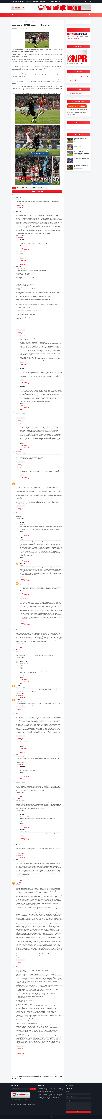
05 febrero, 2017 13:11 (20, 631)
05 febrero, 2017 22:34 (20, 756)
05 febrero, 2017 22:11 (20, 715)
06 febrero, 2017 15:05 (24, 831)
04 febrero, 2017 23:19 (20, 213)
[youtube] (75, 80)
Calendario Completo (73, 38)
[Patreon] (70, 76)
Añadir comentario (21, 1053)
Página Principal (15, 1)
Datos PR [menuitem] (37, 15)
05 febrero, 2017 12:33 (24, 524)
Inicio (13, 21)
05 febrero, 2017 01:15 (24, 335)
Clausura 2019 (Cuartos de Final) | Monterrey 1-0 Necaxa (81, 152)
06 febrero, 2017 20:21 (20, 846)
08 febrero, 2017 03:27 (20, 968)
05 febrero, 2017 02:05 (20, 453)
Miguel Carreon (24, 661)
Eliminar (23, 205)
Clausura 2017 (20, 187)
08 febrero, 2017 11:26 (24, 663)
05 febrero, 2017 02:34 (24, 467)
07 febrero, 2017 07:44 (20, 884)
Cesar (17, 483)
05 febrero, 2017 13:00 (24, 584)
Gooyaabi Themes (63, 1117)
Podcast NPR (43, 1)
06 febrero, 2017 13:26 (20, 782)
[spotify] (75, 76)
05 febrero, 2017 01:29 (24, 423)
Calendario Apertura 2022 (32, 1)
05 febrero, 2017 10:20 (20, 514)
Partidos (17, 21)
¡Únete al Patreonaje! (55, 1)
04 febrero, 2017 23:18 (20, 199)
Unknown (22, 563)
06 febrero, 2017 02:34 (24, 598)
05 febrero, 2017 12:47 (24, 539)
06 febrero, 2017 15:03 (24, 816)
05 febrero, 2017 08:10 (24, 388)
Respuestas (20, 207)
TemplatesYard (47, 1117)
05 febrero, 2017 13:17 (20, 651)
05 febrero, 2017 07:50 (24, 370)
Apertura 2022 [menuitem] (19, 15)
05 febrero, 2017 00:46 (20, 413)
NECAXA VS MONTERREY (31, 187)
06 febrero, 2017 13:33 (20, 800)
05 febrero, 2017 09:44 (20, 485)
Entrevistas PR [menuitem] (55, 15)
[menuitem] (12, 15)
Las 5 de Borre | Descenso (80, 145)
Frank (17, 412)
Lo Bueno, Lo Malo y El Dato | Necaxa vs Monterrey (81, 166)
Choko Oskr (19, 685)
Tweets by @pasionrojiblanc (74, 93)
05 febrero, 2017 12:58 (24, 565)
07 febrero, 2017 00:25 (20, 861)
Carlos (22, 537)
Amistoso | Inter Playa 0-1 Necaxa (80, 139)
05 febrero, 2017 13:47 (20, 687)
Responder (18, 205)
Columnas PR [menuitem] (46, 15)
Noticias (22, 1)
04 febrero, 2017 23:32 (24, 241)
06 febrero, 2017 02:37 (24, 741)
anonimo (18, 844)
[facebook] (85, 1)
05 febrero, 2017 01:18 (24, 253)
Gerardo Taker (16, 28)
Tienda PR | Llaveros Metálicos (81, 158)
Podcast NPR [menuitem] (29, 15)
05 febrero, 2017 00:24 (20, 268)
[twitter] (88, 1)
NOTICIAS (40, 187)
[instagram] (90, 1)
